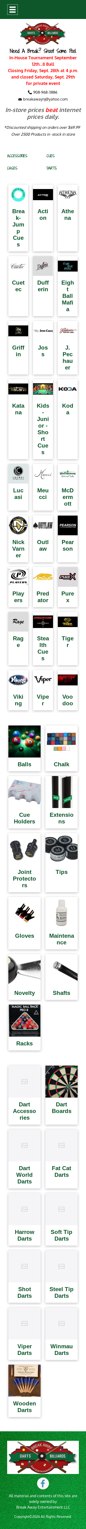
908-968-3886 (45, 92)
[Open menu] (12, 9)
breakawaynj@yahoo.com (45, 99)
